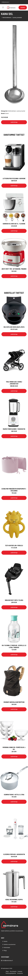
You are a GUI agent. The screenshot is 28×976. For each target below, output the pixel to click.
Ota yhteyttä (13, 971)
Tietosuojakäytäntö (10, 973)
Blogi (5, 950)
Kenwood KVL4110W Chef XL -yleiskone (14, 224)
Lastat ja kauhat (17, 17)
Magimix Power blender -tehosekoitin (14, 429)
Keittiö (5, 941)
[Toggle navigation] (3, 7)
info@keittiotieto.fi (5, 2)
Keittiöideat (7, 947)
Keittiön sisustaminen (10, 944)
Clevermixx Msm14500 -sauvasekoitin (14, 854)
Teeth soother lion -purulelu (14, 545)
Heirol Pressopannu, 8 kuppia (14, 899)
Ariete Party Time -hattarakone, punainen (14, 269)
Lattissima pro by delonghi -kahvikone (14, 178)
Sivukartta (20, 973)
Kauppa (23, 7)
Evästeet (20, 971)
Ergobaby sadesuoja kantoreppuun (14, 702)
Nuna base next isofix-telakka (14, 600)
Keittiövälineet (7, 17)
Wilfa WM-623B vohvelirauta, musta (14, 327)
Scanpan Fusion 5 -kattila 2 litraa (14, 794)
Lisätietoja (14, 122)
